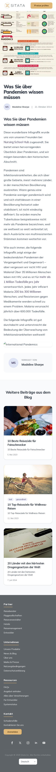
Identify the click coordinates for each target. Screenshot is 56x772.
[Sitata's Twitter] (20, 742)
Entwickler (9, 632)
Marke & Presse (11, 662)
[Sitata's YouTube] (44, 742)
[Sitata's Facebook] (12, 742)
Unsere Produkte (12, 649)
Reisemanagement (13, 628)
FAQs (6, 687)
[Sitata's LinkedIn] (36, 742)
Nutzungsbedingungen (14, 666)
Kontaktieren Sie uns (14, 725)
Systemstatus (10, 704)
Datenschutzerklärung (14, 670)
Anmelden (12, 731)
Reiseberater (10, 611)
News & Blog (10, 653)
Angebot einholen (12, 691)
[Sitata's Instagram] (28, 742)
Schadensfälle (10, 720)
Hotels (7, 624)
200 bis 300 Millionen (27, 291)
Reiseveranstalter (12, 619)
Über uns (8, 657)
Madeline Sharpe (32, 364)
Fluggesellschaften (13, 615)
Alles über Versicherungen (16, 695)
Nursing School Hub (16, 142)
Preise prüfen (41, 5)
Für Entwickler (10, 700)
